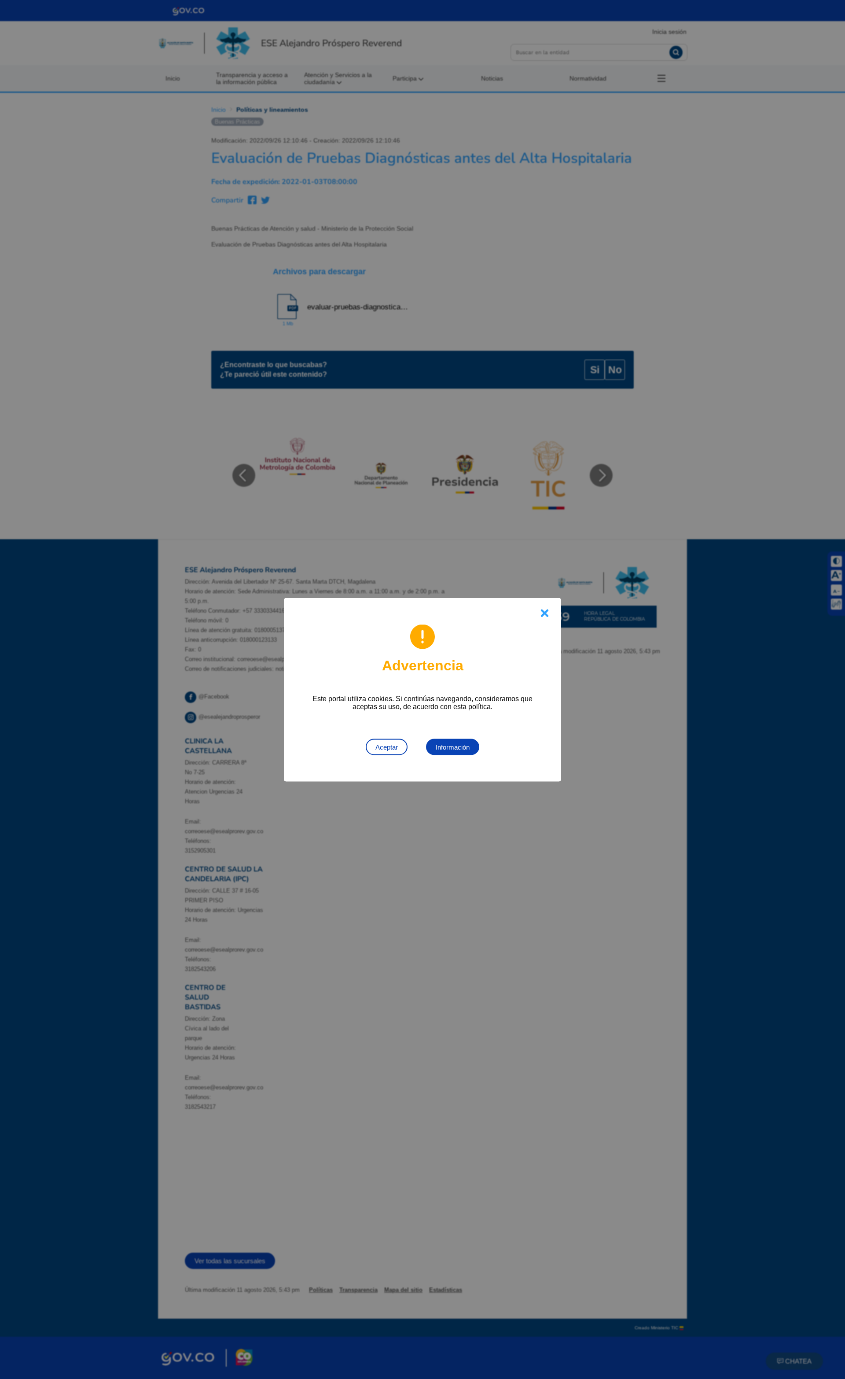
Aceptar (386, 746)
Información (453, 746)
